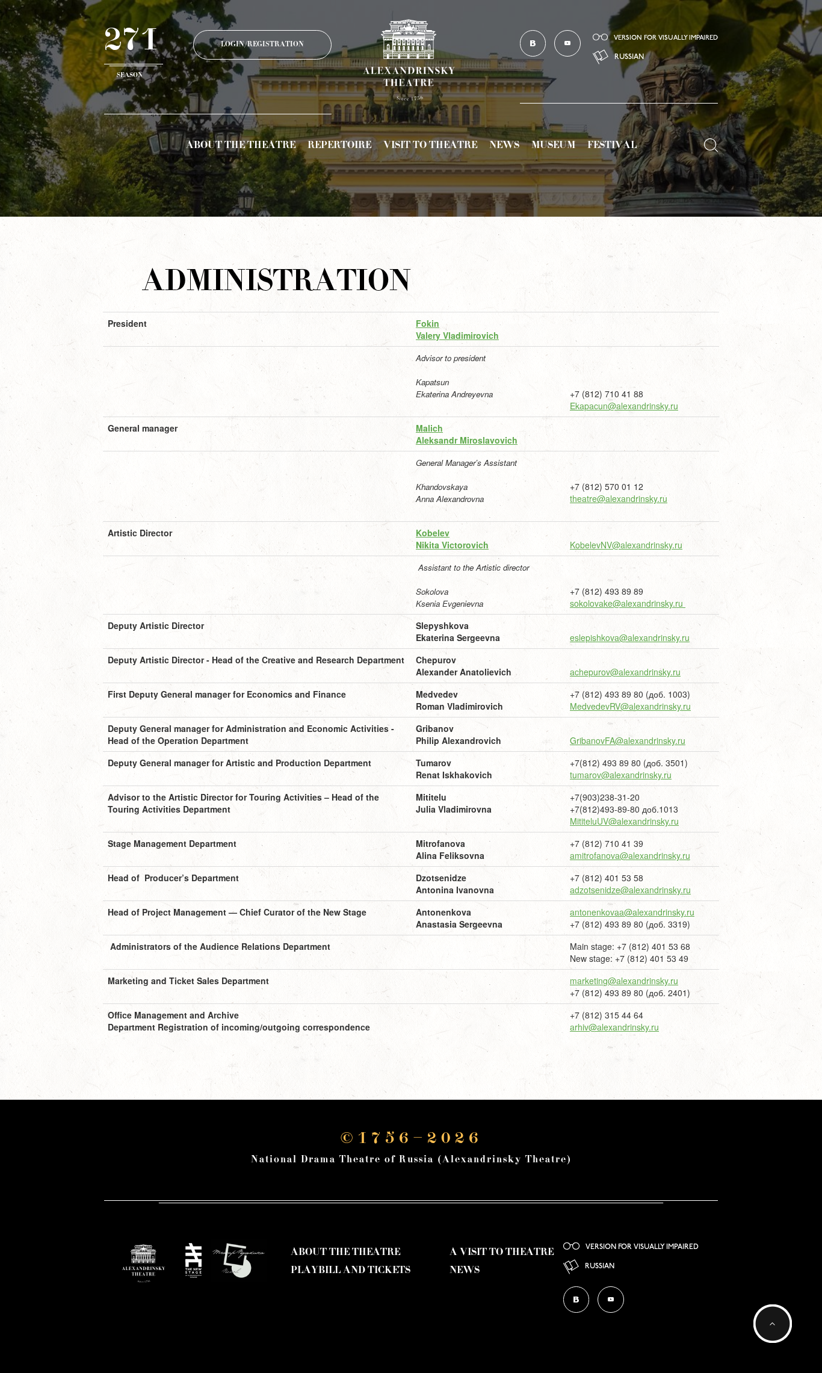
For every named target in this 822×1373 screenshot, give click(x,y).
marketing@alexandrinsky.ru (624, 981)
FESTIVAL (612, 145)
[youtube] (567, 43)
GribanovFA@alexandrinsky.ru (627, 740)
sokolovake (591, 603)
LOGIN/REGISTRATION (262, 45)
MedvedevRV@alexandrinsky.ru (630, 706)
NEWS (504, 145)
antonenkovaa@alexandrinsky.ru (632, 912)
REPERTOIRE (339, 145)
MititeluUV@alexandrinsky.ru (624, 821)
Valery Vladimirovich (457, 335)
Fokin (427, 323)
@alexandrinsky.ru (648, 603)
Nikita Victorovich (452, 545)
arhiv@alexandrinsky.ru (614, 1027)
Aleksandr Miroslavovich (467, 440)
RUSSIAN (629, 57)
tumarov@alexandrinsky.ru (621, 775)
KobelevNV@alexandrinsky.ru (626, 545)
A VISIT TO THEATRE (502, 1252)
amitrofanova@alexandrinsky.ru (630, 855)
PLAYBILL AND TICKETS (350, 1270)
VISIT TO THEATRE (430, 145)
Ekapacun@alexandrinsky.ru (624, 406)
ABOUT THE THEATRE (240, 145)
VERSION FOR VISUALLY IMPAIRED (666, 38)
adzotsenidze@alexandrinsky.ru (630, 890)
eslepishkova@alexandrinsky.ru (630, 637)
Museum (553, 145)
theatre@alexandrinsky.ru (618, 498)
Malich (429, 428)
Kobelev (433, 533)
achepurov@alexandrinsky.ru (625, 672)
